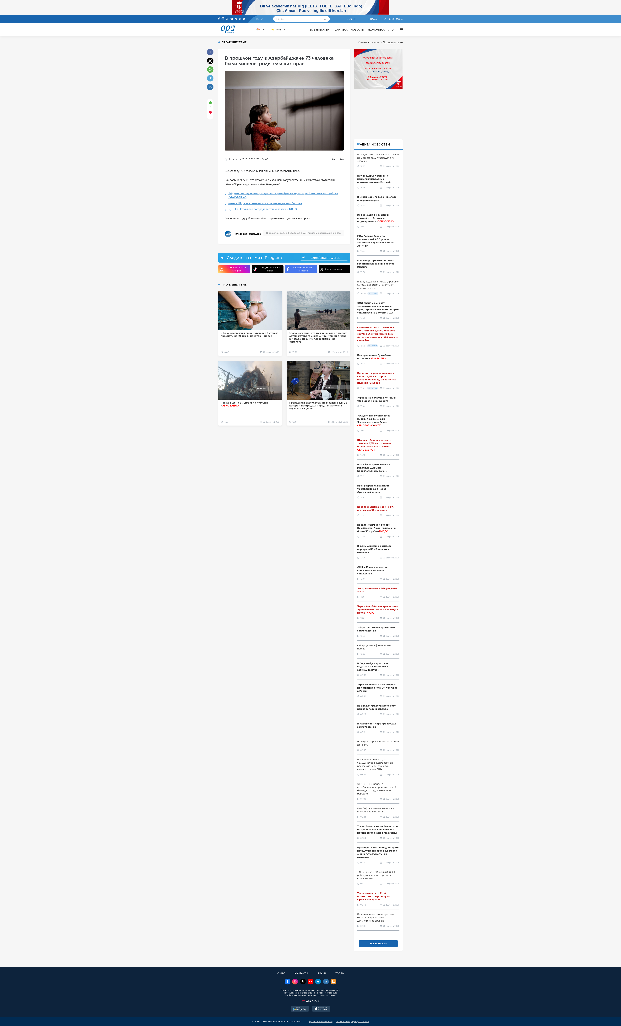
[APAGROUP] (310, 1001)
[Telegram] (236, 19)
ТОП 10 (339, 973)
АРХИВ (322, 973)
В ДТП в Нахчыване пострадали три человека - (262, 209)
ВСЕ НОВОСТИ (319, 29)
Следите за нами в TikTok (270, 269)
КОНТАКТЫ (301, 973)
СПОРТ (392, 29)
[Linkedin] (240, 19)
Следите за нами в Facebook (302, 269)
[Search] (325, 19)
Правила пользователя (320, 1021)
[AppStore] (321, 1009)
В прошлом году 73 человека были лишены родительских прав (303, 233)
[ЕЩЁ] (400, 29)
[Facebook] (219, 19)
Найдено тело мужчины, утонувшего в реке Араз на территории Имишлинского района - (283, 195)
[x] (303, 982)
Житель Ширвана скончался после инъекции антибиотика (265, 203)
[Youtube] (231, 19)
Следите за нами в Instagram (236, 269)
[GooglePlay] (300, 1009)
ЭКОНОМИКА (376, 29)
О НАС (281, 973)
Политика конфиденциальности (352, 1021)
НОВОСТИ (357, 29)
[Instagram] (223, 19)
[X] (227, 19)
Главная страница (368, 42)
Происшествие (393, 42)
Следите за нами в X (335, 269)
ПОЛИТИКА (340, 29)
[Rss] (244, 19)
